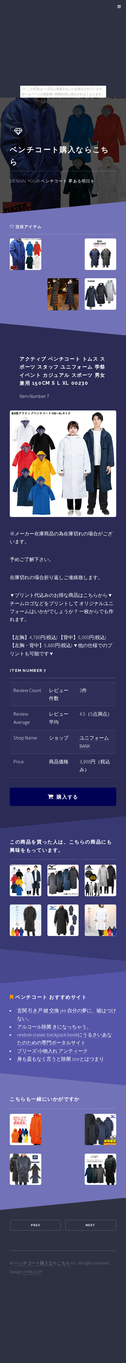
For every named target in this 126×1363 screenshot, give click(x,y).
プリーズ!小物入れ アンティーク (52, 1051)
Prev (35, 1225)
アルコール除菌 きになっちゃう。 (54, 1027)
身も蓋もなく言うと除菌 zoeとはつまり (60, 1059)
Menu (118, 6)
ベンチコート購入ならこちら (42, 1263)
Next (90, 1225)
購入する (67, 797)
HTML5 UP (33, 1272)
